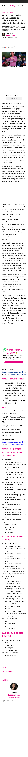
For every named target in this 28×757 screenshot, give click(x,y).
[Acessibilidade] (4, 5)
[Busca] (22, 5)
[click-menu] (25, 5)
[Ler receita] (12, 98)
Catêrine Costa (10, 35)
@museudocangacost (18, 374)
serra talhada (7, 671)
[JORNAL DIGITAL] (19, 5)
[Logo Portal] (12, 5)
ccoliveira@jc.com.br (14, 697)
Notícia (10, 12)
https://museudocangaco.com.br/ (13, 372)
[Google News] (8, 47)
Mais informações (9, 701)
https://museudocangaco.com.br (13, 442)
